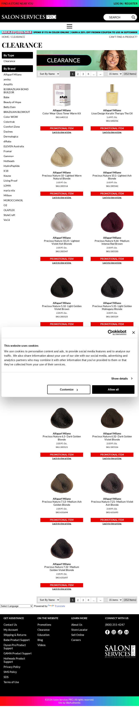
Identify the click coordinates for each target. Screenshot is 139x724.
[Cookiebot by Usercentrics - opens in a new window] (110, 332)
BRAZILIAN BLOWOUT (17, 111)
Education (43, 634)
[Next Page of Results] (100, 74)
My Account (11, 629)
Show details (119, 378)
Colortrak (9, 121)
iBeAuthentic (73, 702)
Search (134, 17)
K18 (6, 170)
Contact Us (10, 624)
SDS (6, 677)
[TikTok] (120, 632)
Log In (118, 3)
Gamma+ (9, 156)
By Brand (9, 68)
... (93, 73)
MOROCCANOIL (13, 200)
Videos (41, 645)
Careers (76, 639)
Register (131, 3)
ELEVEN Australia (14, 146)
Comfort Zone (12, 126)
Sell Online (77, 634)
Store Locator (79, 629)
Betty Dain (10, 107)
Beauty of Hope (12, 102)
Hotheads (9, 161)
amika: (7, 79)
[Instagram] (113, 632)
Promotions (44, 624)
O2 (5, 205)
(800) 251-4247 (115, 624)
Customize (66, 389)
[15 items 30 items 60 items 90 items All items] (115, 73)
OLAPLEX (9, 210)
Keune (7, 175)
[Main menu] (69, 26)
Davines (8, 131)
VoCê (7, 219)
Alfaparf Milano (13, 74)
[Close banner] (133, 332)
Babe (6, 97)
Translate (60, 605)
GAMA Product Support (18, 653)
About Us (76, 624)
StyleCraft (9, 214)
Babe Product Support (17, 639)
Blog (40, 639)
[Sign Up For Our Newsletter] (126, 632)
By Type (9, 55)
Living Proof (10, 180)
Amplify (8, 84)
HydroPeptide (12, 165)
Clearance (9, 61)
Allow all (113, 389)
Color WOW (11, 116)
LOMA (7, 185)
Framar (8, 151)
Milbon (8, 195)
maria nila (9, 190)
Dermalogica (11, 136)
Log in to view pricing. (61, 132)
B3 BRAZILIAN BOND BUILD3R (16, 91)
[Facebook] (107, 632)
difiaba (7, 141)
